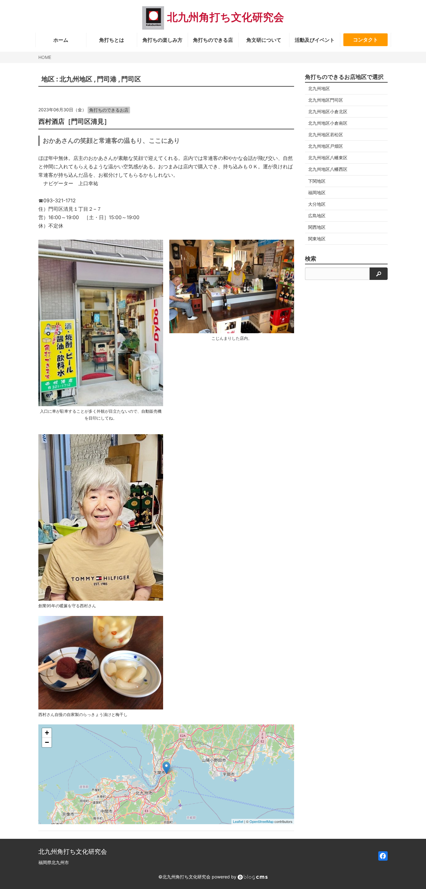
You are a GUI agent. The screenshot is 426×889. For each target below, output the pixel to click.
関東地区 (317, 238)
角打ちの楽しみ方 (162, 40)
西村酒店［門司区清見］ (74, 121)
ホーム (60, 40)
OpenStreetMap (261, 821)
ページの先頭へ (413, 876)
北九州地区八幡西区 (327, 169)
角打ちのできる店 (213, 40)
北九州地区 (76, 79)
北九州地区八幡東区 (327, 157)
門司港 (107, 79)
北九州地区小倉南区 (327, 123)
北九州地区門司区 (325, 100)
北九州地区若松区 (325, 134)
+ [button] (47, 733)
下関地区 (317, 181)
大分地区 (317, 204)
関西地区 (317, 227)
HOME (44, 57)
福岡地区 (317, 192)
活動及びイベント (315, 40)
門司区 (131, 79)
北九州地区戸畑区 (325, 146)
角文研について (263, 40)
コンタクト (365, 39)
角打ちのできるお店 (108, 110)
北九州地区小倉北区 (327, 111)
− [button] (47, 742)
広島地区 (317, 215)
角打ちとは (111, 40)
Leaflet (238, 821)
